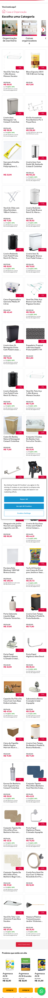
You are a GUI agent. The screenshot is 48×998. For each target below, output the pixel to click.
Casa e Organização (16, 12)
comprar (9, 990)
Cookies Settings (24, 513)
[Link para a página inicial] (3, 11)
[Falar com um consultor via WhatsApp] (41, 991)
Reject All (24, 499)
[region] (24, 498)
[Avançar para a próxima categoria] (43, 30)
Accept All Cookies (24, 506)
